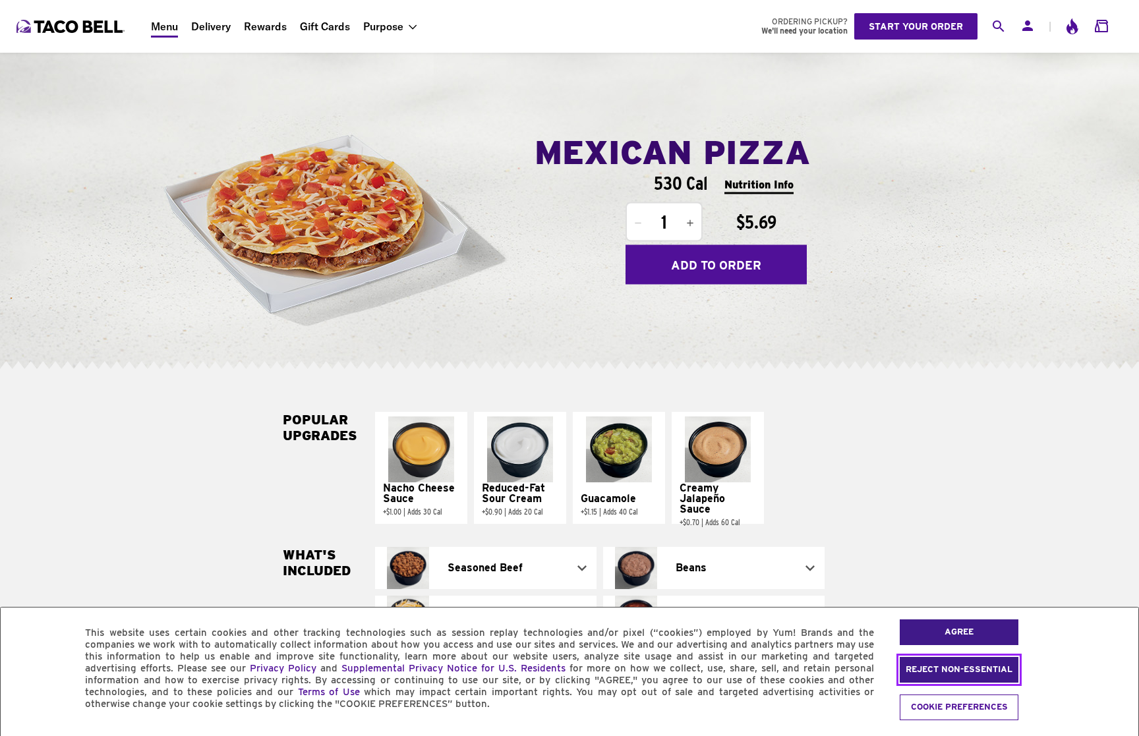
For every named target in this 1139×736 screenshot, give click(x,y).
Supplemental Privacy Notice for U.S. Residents (453, 668)
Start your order (916, 26)
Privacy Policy (283, 668)
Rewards (265, 26)
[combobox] (486, 568)
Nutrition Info (759, 184)
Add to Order (716, 264)
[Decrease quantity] (638, 223)
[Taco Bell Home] (71, 26)
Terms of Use (329, 692)
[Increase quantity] (690, 223)
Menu (164, 26)
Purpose (383, 26)
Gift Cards (325, 26)
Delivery (211, 26)
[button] (421, 468)
